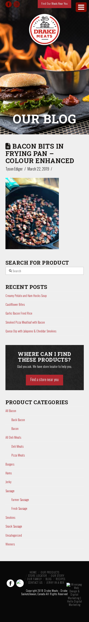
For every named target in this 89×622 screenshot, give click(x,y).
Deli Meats (17, 446)
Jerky (8, 482)
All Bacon (10, 410)
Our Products (50, 572)
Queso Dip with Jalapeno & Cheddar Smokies (30, 331)
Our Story (57, 576)
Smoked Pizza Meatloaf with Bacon (25, 322)
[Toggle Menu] (81, 7)
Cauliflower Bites (15, 304)
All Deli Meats (13, 437)
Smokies (10, 517)
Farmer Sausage (20, 499)
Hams (8, 473)
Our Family (34, 579)
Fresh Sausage (19, 508)
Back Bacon (18, 420)
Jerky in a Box (55, 582)
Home (33, 572)
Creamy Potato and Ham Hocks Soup (26, 295)
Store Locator (37, 576)
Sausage (9, 491)
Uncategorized (13, 535)
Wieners (10, 544)
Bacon (15, 428)
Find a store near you (44, 379)
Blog (49, 579)
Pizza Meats (18, 455)
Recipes (60, 579)
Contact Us (35, 582)
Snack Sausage (13, 526)
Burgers (9, 464)
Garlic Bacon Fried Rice (18, 313)
